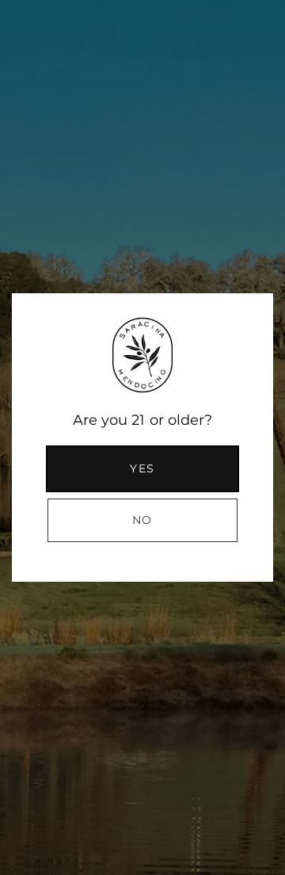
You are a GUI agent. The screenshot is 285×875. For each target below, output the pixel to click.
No (142, 520)
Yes (142, 468)
